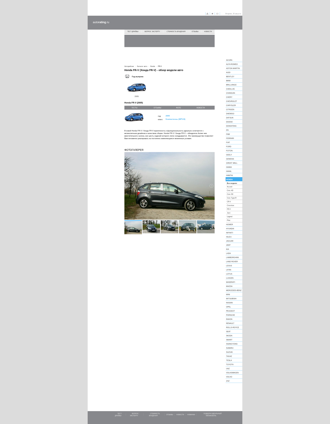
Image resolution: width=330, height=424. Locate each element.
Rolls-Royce (232, 327)
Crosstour (230, 205)
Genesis (230, 159)
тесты (134, 108)
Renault (230, 323)
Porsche (230, 315)
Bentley (230, 77)
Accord (229, 187)
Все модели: (232, 183)
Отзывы (195, 31)
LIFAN (228, 270)
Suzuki (229, 352)
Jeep (228, 245)
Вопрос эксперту (152, 31)
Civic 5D (230, 194)
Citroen (230, 109)
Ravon (229, 319)
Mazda (229, 286)
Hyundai (230, 229)
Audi (228, 72)
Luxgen (229, 278)
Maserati (230, 282)
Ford (228, 146)
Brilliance (231, 85)
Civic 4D (230, 190)
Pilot (228, 220)
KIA (227, 249)
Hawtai (229, 175)
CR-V (229, 202)
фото (178, 108)
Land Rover (232, 261)
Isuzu (229, 237)
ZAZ (228, 381)
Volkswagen (232, 373)
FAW (228, 134)
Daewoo (230, 114)
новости (200, 108)
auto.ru (101, 22)
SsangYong (232, 344)
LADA (228, 253)
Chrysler (231, 105)
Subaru (229, 348)
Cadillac (230, 89)
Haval (229, 171)
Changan (230, 93)
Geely (229, 155)
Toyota (229, 364)
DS (227, 130)
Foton (229, 151)
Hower (229, 224)
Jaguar (229, 241)
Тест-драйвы (132, 31)
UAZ (228, 369)
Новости (208, 31)
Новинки (191, 415)
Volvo (229, 377)
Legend (229, 217)
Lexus (229, 266)
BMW (228, 81)
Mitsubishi (231, 299)
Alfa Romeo (232, 64)
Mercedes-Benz (234, 290)
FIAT (228, 142)
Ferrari (230, 138)
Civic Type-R (231, 198)
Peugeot (230, 311)
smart (229, 340)
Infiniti (229, 233)
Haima (229, 167)
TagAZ (229, 356)
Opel (228, 307)
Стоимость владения (176, 31)
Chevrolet (231, 101)
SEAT (228, 331)
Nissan (229, 303)
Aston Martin (233, 68)
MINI (228, 294)
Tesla (229, 360)
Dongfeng (231, 126)
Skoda (229, 336)
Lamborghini (232, 257)
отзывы (157, 108)
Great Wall (231, 163)
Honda (229, 179)
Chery (229, 97)
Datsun (229, 118)
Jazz (228, 213)
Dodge (229, 122)
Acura (229, 60)
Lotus (229, 274)
